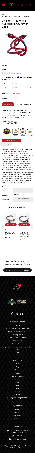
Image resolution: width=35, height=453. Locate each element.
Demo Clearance (17, 376)
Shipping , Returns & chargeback (17, 331)
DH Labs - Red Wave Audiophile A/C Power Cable (16, 16)
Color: (4, 83)
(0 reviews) (17, 73)
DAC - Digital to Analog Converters (17, 398)
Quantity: (4, 98)
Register (17, 409)
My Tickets (17, 415)
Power (18, 388)
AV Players (17, 367)
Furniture (17, 379)
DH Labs (5, 66)
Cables (17, 373)
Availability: (5, 93)
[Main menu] (3, 5)
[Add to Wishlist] (14, 214)
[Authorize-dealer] (13, 302)
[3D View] (22, 302)
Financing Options (17, 335)
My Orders (17, 412)
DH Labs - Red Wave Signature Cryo (10, 233)
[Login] (22, 5)
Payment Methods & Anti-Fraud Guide (17, 328)
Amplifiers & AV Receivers (17, 364)
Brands (17, 370)
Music (17, 385)
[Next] (32, 227)
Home (3, 14)
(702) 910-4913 (19, 435)
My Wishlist (17, 418)
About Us (17, 325)
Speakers (17, 391)
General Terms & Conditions (17, 338)
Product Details (11, 140)
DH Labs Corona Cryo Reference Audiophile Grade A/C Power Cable (24, 234)
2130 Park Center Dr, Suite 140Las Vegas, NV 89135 (19, 431)
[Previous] (3, 227)
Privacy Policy (17, 341)
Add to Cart (10, 224)
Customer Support (17, 344)
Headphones (17, 382)
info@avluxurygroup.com (19, 439)
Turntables (17, 394)
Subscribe (27, 270)
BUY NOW (9, 104)
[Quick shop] (14, 217)
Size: (4, 87)
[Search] (19, 5)
